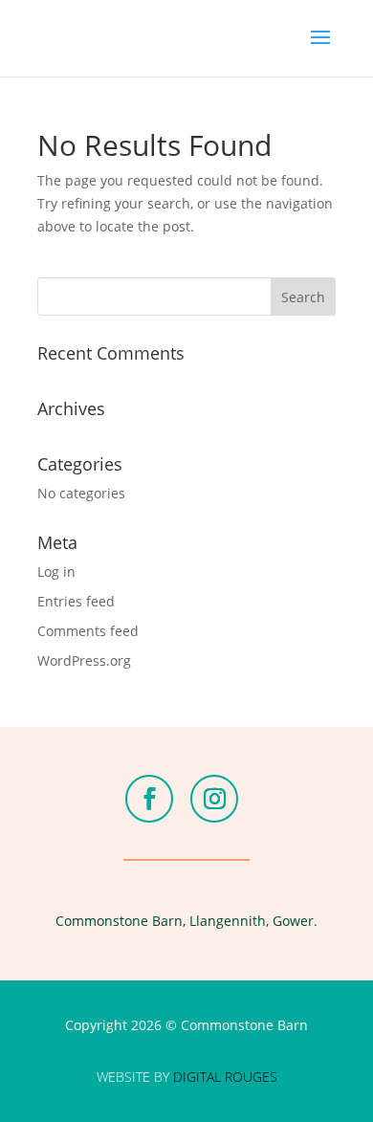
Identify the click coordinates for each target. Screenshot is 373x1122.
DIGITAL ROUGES (225, 1076)
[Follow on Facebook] (149, 799)
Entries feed (76, 601)
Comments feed (88, 631)
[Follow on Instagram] (214, 799)
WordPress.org (84, 660)
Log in (56, 571)
